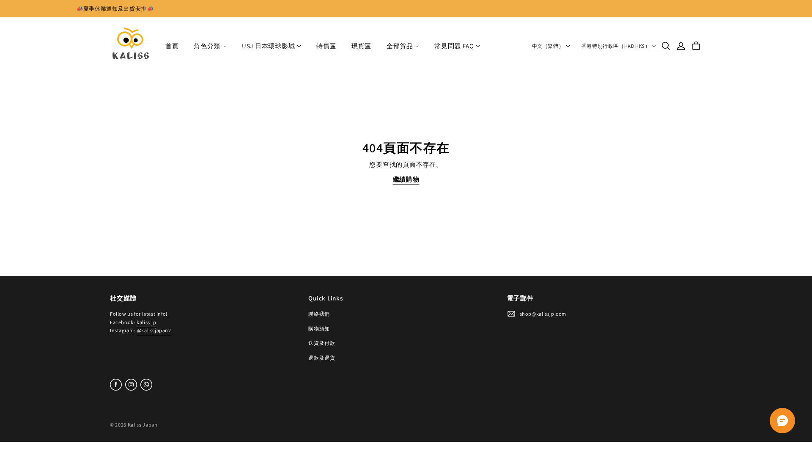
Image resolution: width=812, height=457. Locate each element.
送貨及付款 (321, 343)
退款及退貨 (321, 358)
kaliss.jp (146, 322)
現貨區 (361, 46)
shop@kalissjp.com (543, 314)
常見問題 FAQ (454, 46)
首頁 (172, 46)
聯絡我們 (318, 314)
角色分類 (207, 46)
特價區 (326, 46)
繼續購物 (406, 179)
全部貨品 (400, 46)
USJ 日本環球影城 (268, 46)
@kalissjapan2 (154, 330)
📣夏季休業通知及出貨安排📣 (115, 8)
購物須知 (318, 328)
